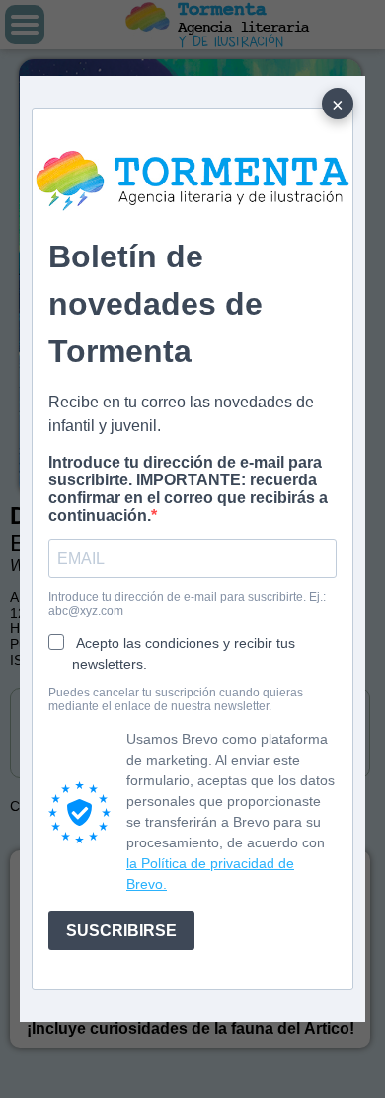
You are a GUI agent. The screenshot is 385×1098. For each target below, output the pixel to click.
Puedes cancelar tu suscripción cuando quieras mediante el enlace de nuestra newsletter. (175, 699)
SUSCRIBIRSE (121, 930)
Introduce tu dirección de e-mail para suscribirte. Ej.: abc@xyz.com (187, 604)
